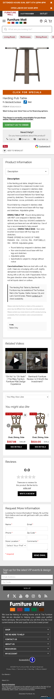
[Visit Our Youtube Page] (21, 596)
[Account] (45, 21)
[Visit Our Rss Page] (46, 596)
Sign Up (27, 588)
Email (30, 524)
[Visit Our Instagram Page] (33, 596)
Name (8, 524)
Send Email (40, 555)
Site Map (31, 669)
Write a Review (27, 494)
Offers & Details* (41, 669)
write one (27, 488)
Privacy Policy (11, 669)
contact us (36, 296)
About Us (5, 680)
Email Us (25, 139)
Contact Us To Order (17, 125)
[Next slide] (45, 425)
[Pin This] (5, 147)
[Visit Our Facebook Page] (8, 596)
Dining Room (41, 37)
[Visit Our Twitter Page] (14, 596)
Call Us (12, 139)
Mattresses (25, 37)
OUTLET (43, 14)
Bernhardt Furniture (13, 102)
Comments (32, 541)
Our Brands (6, 674)
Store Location (12, 541)
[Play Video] (15, 360)
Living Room (9, 37)
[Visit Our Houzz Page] (40, 596)
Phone (8, 533)
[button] (4, 21)
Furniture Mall (10, 13)
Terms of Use (21, 669)
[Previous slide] (8, 425)
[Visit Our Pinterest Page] (27, 596)
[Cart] (50, 21)
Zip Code (31, 533)
